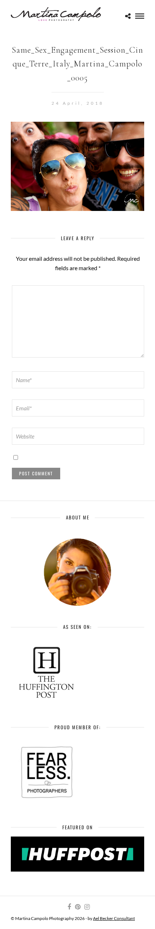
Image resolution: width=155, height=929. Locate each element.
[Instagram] (87, 907)
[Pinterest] (77, 907)
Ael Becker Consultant (114, 918)
